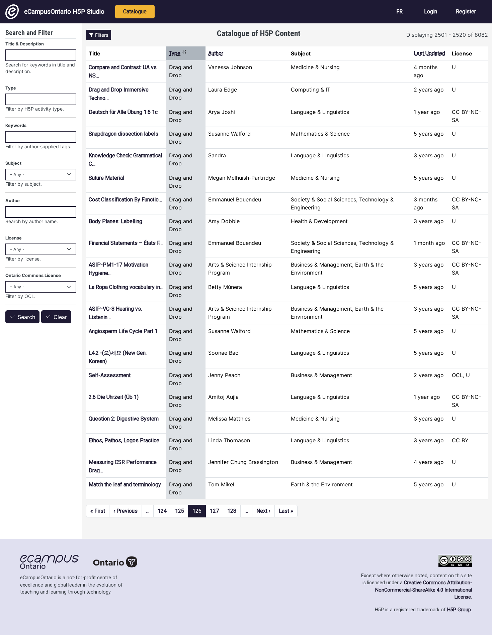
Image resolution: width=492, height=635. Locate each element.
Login (430, 11)
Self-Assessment (110, 375)
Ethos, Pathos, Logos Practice (124, 440)
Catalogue (135, 11)
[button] (98, 35)
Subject (13, 163)
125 (179, 511)
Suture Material (106, 178)
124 (162, 511)
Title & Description (24, 43)
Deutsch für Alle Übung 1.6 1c (123, 112)
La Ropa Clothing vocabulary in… (126, 287)
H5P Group (459, 610)
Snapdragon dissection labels (123, 134)
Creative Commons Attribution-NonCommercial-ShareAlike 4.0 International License (423, 590)
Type (178, 53)
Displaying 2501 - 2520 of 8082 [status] (447, 34)
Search (26, 317)
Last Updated (429, 53)
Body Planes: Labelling (115, 221)
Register (466, 11)
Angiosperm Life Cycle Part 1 (123, 331)
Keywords (15, 125)
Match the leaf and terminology (125, 484)
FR (399, 11)
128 (231, 511)
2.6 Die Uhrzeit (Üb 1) (114, 397)
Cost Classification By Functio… (125, 199)
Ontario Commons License (33, 275)
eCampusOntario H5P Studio (64, 11)
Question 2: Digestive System (124, 419)
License (13, 238)
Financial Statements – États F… (126, 243)
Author (215, 53)
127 (214, 511)
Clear (60, 317)
